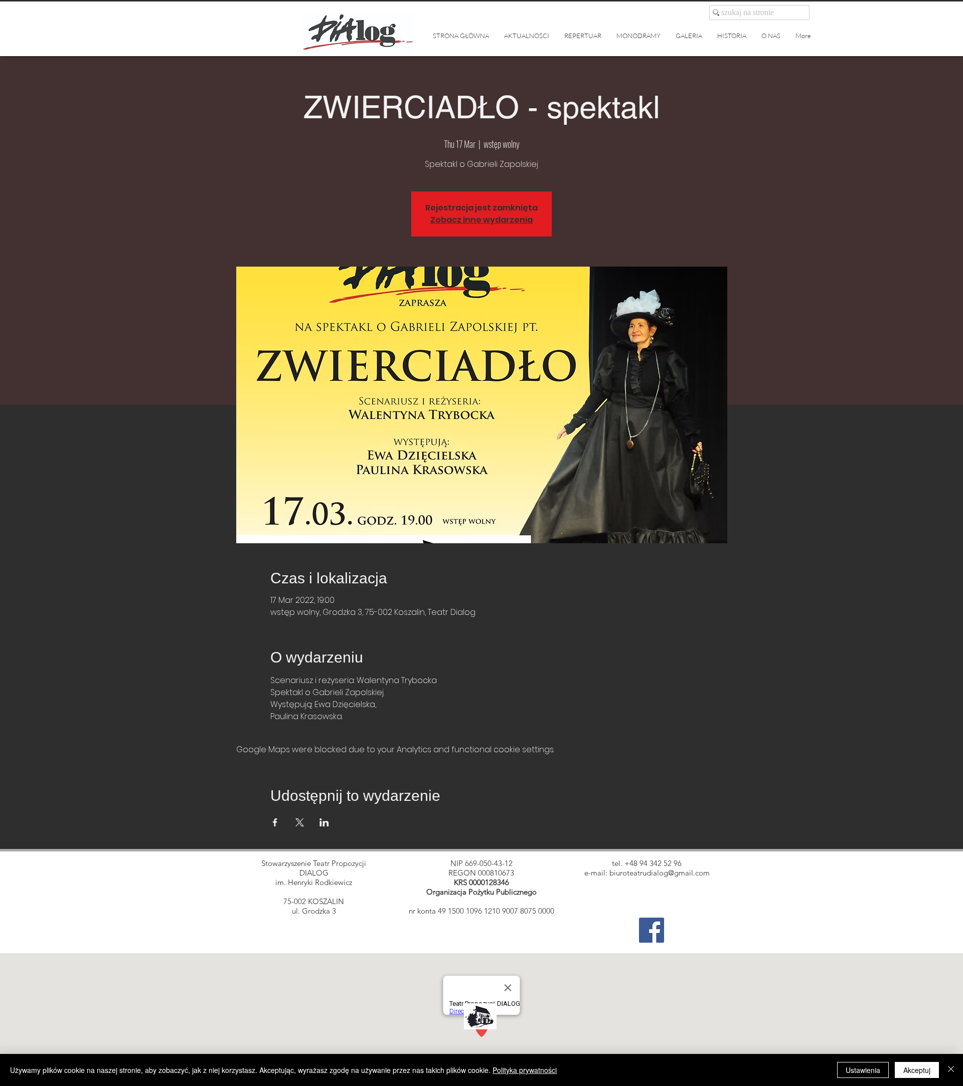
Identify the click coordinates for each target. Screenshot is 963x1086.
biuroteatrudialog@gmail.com (659, 873)
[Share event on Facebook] (275, 822)
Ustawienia (863, 1070)
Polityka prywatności (525, 1070)
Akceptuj (916, 1070)
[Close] (951, 1070)
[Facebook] (651, 930)
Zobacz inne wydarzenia (481, 220)
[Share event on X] (299, 822)
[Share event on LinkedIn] (324, 822)
